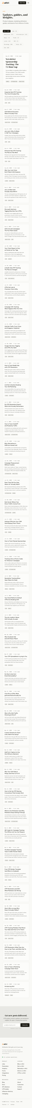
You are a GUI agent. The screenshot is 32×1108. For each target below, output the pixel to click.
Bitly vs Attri (20, 1064)
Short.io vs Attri (21, 1071)
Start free (22, 2)
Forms (4, 1071)
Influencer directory (7, 1091)
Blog (3, 1082)
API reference (6, 1087)
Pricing (4, 1075)
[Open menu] (28, 2)
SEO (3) (16, 41)
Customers (20, 1084)
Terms (17, 1101)
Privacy (13, 1101)
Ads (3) (14, 31)
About (19, 1082)
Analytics (4, 1068)
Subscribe (25, 1025)
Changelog (5, 1093)
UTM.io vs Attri (21, 1073)
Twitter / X (5, 1104)
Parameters (5, 1066)
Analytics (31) (8, 34)
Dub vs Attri (20, 1066)
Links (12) (7, 41)
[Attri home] (5, 3)
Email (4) (7, 37)
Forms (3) (16, 37)
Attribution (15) (21, 34)
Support (19, 1089)
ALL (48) (6, 31)
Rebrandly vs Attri (22, 1068)
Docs (3, 1084)
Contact (19, 1087)
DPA (21, 1101)
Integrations (5, 1073)
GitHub (12, 1104)
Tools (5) (19, 44)
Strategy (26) (8, 44)
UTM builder (5, 1089)
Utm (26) (6, 47)
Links (3, 1064)
